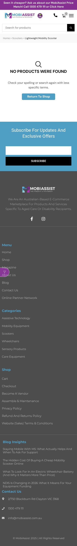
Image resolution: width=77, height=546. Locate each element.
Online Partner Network (19, 298)
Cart (5, 378)
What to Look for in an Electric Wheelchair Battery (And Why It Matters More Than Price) (38, 473)
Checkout (9, 386)
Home (6, 38)
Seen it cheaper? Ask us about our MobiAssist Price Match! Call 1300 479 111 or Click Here (38, 5)
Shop (6, 260)
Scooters (17, 38)
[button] (65, 16)
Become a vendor (15, 393)
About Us (9, 275)
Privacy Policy (11, 408)
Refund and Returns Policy (21, 416)
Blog (5, 282)
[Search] (71, 27)
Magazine (9, 267)
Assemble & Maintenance (20, 401)
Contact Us (10, 290)
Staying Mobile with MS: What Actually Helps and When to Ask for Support (37, 450)
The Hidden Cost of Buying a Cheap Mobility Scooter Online (34, 461)
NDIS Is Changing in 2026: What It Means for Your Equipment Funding (37, 484)
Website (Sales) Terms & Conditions (27, 423)
